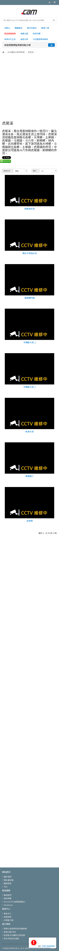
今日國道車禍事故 (40, 39)
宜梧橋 (29, 520)
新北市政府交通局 (11, 938)
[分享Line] (5, 160)
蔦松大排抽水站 (29, 253)
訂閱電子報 (8, 920)
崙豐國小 (29, 476)
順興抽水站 (29, 208)
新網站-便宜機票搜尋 (48, 946)
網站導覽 (7, 898)
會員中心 (7, 913)
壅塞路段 (18, 27)
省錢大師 (24, 39)
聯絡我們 (7, 895)
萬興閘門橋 (29, 297)
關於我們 (7, 876)
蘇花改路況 (32, 27)
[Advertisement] (29, 86)
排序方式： (8, 171)
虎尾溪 (31, 52)
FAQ (5, 886)
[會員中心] (50, 2)
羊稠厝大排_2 (29, 342)
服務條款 (7, 883)
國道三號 (45, 27)
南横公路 (24, 33)
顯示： (35, 171)
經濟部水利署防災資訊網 (14, 935)
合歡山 (7, 27)
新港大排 (29, 431)
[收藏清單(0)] (55, 2)
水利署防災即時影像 (16, 52)
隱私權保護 (8, 880)
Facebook (8, 905)
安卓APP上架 (10, 39)
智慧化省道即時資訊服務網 (15, 928)
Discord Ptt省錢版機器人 (15, 901)
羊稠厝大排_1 (29, 386)
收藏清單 (7, 916)
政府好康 (36, 33)
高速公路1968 (10, 931)
